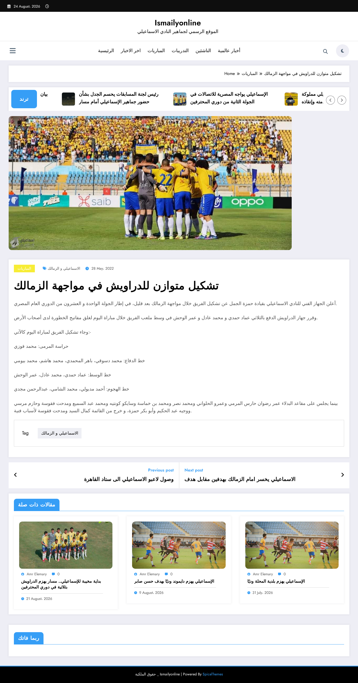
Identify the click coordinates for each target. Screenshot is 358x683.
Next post (194, 470)
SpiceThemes (213, 674)
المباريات (156, 50)
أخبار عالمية (229, 50)
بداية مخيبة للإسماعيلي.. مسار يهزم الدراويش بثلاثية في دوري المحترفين (61, 584)
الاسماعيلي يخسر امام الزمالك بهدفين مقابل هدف (240, 479)
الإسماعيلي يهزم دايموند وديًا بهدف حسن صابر (174, 581)
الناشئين (203, 50)
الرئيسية (106, 50)
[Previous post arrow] (15, 475)
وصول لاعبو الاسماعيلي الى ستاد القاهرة (129, 479)
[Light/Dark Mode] (342, 50)
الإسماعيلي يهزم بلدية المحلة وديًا (276, 581)
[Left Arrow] (330, 100)
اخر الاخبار (131, 50)
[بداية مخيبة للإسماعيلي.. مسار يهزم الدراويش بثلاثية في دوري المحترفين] (65, 545)
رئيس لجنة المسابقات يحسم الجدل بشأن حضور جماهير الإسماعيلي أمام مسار (109, 98)
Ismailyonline (178, 22)
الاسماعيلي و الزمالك (64, 268)
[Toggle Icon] (13, 51)
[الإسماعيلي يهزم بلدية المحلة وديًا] (292, 545)
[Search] (325, 51)
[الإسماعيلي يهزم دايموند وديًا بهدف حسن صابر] (178, 545)
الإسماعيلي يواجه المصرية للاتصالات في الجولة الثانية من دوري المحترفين (219, 98)
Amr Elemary (37, 574)
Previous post (161, 470)
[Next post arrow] (342, 475)
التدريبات (180, 50)
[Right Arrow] (342, 100)
